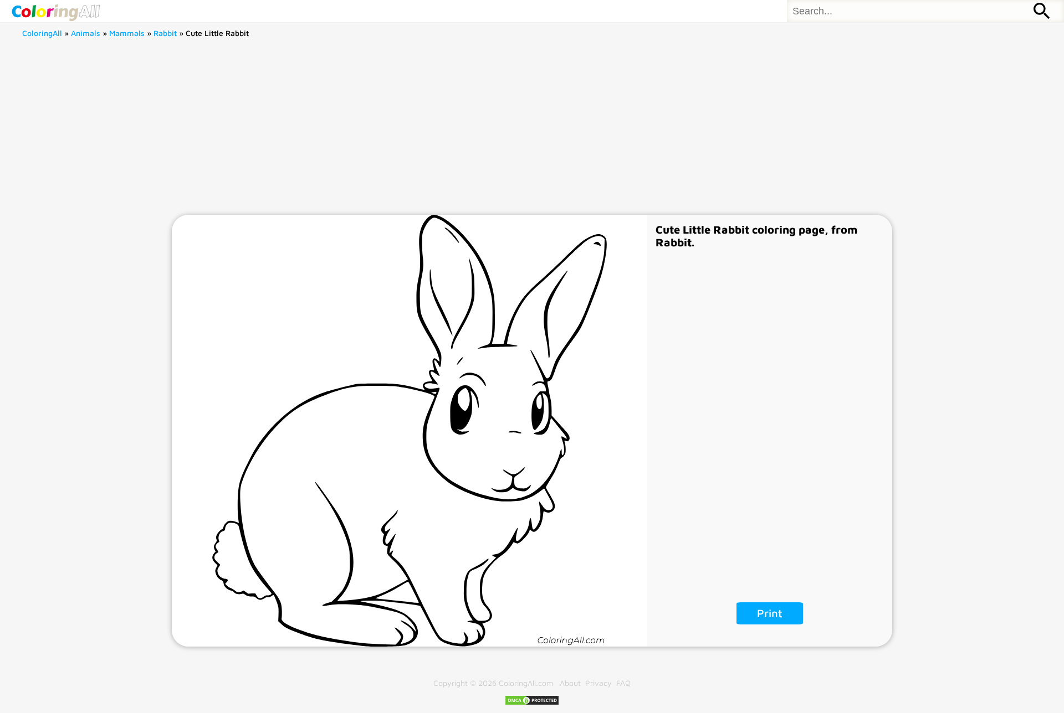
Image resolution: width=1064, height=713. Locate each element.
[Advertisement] (532, 131)
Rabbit (165, 33)
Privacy (598, 683)
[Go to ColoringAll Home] (55, 11)
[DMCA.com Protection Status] (532, 702)
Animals (85, 33)
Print (769, 613)
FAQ (623, 683)
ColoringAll (42, 33)
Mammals (127, 33)
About (570, 683)
